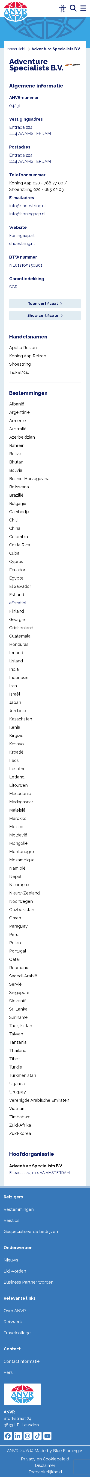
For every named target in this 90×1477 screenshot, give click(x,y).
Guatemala (19, 636)
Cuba (14, 553)
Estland (16, 594)
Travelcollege (17, 1332)
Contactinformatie (22, 1361)
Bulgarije (17, 503)
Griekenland (21, 627)
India (14, 669)
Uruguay (17, 1092)
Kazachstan (20, 719)
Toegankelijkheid (45, 1471)
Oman (15, 917)
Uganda (17, 1083)
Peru (13, 934)
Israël (14, 694)
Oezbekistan (21, 909)
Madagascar (21, 801)
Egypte (16, 578)
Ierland (16, 652)
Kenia (14, 727)
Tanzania (18, 1042)
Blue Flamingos (68, 1450)
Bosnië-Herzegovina (29, 478)
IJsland (16, 660)
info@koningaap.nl (27, 213)
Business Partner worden (29, 1282)
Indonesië (19, 677)
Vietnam (17, 1108)
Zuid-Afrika (20, 1125)
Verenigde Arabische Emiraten (39, 1100)
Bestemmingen (19, 1209)
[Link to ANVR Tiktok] (37, 1436)
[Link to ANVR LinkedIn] (18, 1436)
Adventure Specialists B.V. (36, 1165)
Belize (15, 453)
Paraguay (18, 926)
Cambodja (19, 511)
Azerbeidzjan (22, 437)
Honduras (18, 644)
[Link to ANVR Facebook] (8, 1436)
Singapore (19, 992)
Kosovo (16, 743)
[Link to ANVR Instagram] (28, 1436)
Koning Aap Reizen (27, 355)
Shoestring (20, 364)
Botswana (19, 486)
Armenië (17, 420)
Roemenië (19, 967)
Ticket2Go (19, 372)
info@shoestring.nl (27, 205)
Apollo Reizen (23, 347)
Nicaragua (19, 884)
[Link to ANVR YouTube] (47, 1436)
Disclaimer (45, 1465)
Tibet (14, 1058)
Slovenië (17, 1000)
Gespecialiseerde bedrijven (31, 1231)
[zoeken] (75, 8)
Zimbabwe (19, 1116)
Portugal (17, 951)
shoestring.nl (22, 243)
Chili (13, 520)
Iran (13, 685)
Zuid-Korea (20, 1133)
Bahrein (16, 445)
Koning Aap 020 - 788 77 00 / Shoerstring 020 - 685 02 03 (38, 186)
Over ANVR (15, 1310)
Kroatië (16, 752)
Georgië (17, 619)
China (14, 528)
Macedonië (20, 793)
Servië (15, 984)
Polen (15, 942)
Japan (15, 702)
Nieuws (11, 1260)
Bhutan (16, 462)
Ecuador (17, 569)
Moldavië (18, 835)
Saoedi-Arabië (23, 975)
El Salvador (20, 586)
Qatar (14, 959)
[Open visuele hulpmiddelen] (62, 8)
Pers (8, 1372)
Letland (16, 777)
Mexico (16, 826)
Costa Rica (19, 544)
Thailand (17, 1050)
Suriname (18, 1017)
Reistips (11, 1220)
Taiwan (16, 1033)
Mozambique (22, 859)
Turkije (15, 1067)
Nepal (15, 876)
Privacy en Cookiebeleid (45, 1459)
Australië (18, 428)
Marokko (18, 818)
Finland (16, 611)
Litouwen (18, 785)
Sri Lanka (18, 1009)
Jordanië (17, 710)
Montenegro (21, 851)
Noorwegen (21, 901)
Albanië (16, 404)
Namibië (17, 868)
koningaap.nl (21, 235)
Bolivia (15, 470)
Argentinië (19, 412)
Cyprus (16, 561)
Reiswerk (13, 1321)
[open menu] (83, 8)
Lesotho (17, 768)
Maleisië (17, 810)
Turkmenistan (22, 1075)
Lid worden (15, 1271)
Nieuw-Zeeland (24, 893)
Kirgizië (16, 735)
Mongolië (18, 843)
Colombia (18, 536)
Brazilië (16, 495)
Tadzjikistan (20, 1025)
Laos (14, 760)
